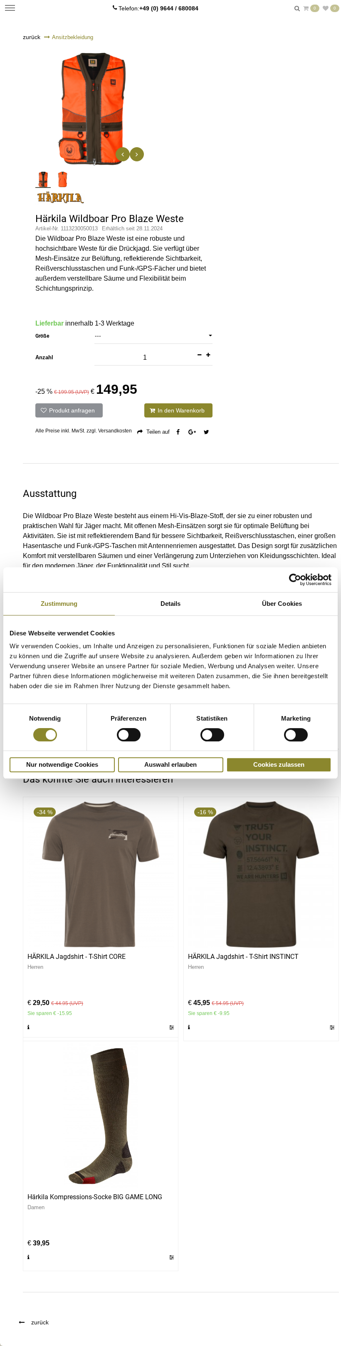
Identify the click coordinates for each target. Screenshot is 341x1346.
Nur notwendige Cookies (62, 764)
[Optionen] (169, 1027)
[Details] (31, 1027)
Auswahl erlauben (170, 764)
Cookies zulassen (278, 764)
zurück (31, 37)
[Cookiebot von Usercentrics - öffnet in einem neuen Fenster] (295, 579)
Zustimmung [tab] (59, 603)
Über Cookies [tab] (282, 603)
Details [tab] (171, 603)
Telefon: (158, 8)
